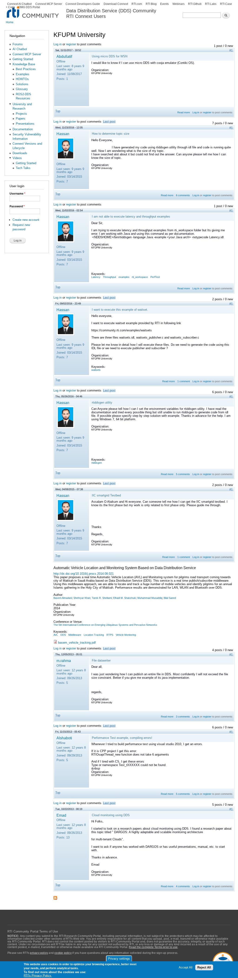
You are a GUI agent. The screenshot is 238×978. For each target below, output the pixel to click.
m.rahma (63, 661)
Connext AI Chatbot (19, 4)
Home (9, 22)
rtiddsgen (96, 462)
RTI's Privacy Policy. (38, 975)
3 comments (183, 716)
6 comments (183, 195)
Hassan (62, 134)
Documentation (23, 129)
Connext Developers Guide (83, 4)
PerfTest (155, 277)
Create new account (26, 220)
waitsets (96, 369)
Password (17, 206)
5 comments (183, 474)
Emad (61, 815)
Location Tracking (94, 634)
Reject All (204, 967)
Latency (95, 277)
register (71, 44)
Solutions (22, 84)
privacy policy (39, 953)
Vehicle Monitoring (126, 634)
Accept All (185, 967)
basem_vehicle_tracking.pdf (77, 642)
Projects (21, 113)
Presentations (25, 123)
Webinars (178, 4)
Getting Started (23, 59)
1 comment (183, 381)
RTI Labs (210, 4)
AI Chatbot (20, 49)
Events (164, 4)
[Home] (33, 9)
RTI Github (195, 4)
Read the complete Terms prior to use (153, 947)
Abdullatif (64, 56)
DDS (63, 634)
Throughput (109, 277)
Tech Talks (23, 168)
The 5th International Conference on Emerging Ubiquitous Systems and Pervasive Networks (105, 624)
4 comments (183, 886)
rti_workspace (140, 277)
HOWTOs (22, 79)
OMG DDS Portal (29, 7)
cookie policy (63, 953)
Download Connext (116, 4)
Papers (20, 118)
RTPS (109, 634)
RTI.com (137, 4)
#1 (231, 50)
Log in (57, 44)
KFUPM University (101, 73)
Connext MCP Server (48, 4)
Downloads (20, 153)
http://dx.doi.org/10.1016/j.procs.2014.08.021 (83, 573)
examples (124, 277)
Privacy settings (119, 958)
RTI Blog (151, 4)
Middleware (74, 634)
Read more (183, 112)
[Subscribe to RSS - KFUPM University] (55, 896)
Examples (22, 74)
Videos (17, 158)
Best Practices (26, 69)
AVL (55, 634)
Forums (18, 44)
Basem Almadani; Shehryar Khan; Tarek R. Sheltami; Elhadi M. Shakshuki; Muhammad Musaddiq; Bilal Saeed (114, 598)
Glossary (22, 89)
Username (17, 193)
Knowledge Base (24, 64)
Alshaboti (64, 738)
